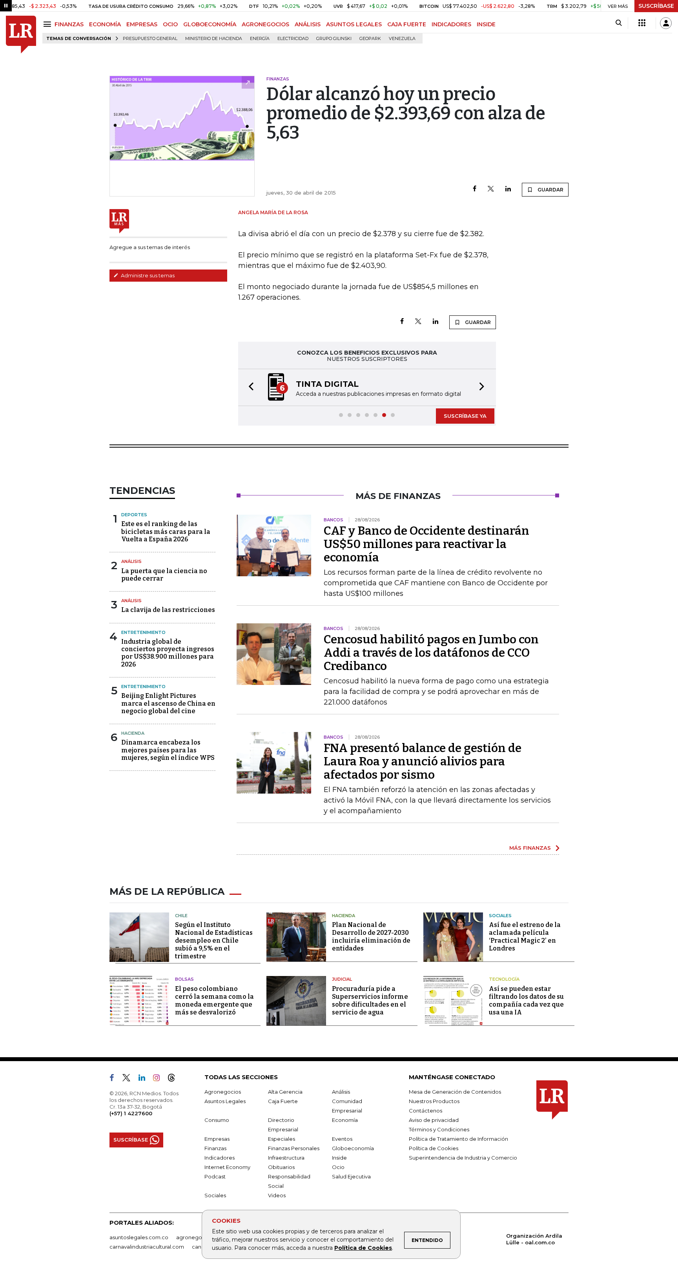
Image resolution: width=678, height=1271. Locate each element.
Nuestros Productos (434, 1101)
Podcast (215, 1176)
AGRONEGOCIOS (265, 24)
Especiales (281, 1139)
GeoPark (370, 38)
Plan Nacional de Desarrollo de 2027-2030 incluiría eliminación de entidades (371, 936)
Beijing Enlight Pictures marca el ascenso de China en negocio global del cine (168, 703)
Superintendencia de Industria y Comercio (463, 1157)
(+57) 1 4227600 (130, 1113)
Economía (345, 1120)
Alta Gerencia (285, 1092)
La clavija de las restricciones (168, 610)
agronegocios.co (198, 1237)
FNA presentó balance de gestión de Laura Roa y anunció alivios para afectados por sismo (422, 761)
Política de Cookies (363, 1247)
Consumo (216, 1120)
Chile (181, 915)
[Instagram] (159, 1079)
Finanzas (215, 1148)
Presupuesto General (150, 38)
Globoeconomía (353, 1148)
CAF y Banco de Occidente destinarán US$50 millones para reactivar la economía (426, 544)
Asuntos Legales (225, 1101)
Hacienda (132, 733)
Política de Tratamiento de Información (458, 1139)
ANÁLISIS (308, 24)
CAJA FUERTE (406, 24)
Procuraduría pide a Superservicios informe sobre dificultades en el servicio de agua (370, 1000)
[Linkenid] (145, 1079)
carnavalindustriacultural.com (146, 1247)
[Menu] (48, 24)
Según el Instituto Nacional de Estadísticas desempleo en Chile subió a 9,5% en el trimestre (214, 940)
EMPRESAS (141, 24)
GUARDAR (549, 190)
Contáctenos (425, 1110)
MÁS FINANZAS (530, 848)
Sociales (500, 915)
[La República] (21, 35)
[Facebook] (474, 189)
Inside (339, 1157)
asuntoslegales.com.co (138, 1237)
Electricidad (292, 38)
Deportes (134, 514)
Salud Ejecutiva (351, 1176)
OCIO (170, 24)
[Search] (618, 23)
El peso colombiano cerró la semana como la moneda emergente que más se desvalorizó (214, 1000)
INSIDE (486, 24)
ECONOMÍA (105, 24)
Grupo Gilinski (334, 38)
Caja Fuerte (283, 1101)
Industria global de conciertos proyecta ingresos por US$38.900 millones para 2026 (167, 653)
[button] (248, 387)
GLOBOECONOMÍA (209, 24)
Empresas (217, 1139)
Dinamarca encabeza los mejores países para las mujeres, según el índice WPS (168, 750)
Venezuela (402, 38)
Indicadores (219, 1157)
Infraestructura (286, 1157)
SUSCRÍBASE (656, 5)
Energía (260, 38)
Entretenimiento (143, 632)
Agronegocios (222, 1092)
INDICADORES (451, 24)
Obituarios (281, 1167)
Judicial (342, 979)
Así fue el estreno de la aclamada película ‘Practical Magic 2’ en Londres (525, 936)
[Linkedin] (508, 189)
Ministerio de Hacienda (213, 38)
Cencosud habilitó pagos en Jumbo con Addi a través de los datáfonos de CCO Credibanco (431, 652)
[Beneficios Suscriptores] (642, 23)
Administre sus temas (147, 275)
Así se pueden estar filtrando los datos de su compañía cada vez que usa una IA (526, 1000)
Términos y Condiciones (439, 1129)
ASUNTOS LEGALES (354, 24)
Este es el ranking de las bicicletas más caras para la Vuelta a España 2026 (165, 531)
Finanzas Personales (293, 1148)
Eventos (342, 1139)
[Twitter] (490, 189)
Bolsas (184, 979)
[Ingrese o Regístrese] (666, 23)
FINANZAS (69, 24)
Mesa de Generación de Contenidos (455, 1092)
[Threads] (175, 1079)
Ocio (338, 1167)
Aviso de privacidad (434, 1120)
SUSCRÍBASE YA (465, 416)
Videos (277, 1195)
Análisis (131, 561)
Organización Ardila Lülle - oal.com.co (534, 1239)
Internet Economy (227, 1167)
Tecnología (504, 979)
